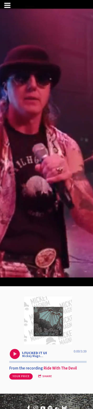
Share (47, 376)
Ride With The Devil (60, 368)
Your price (21, 376)
